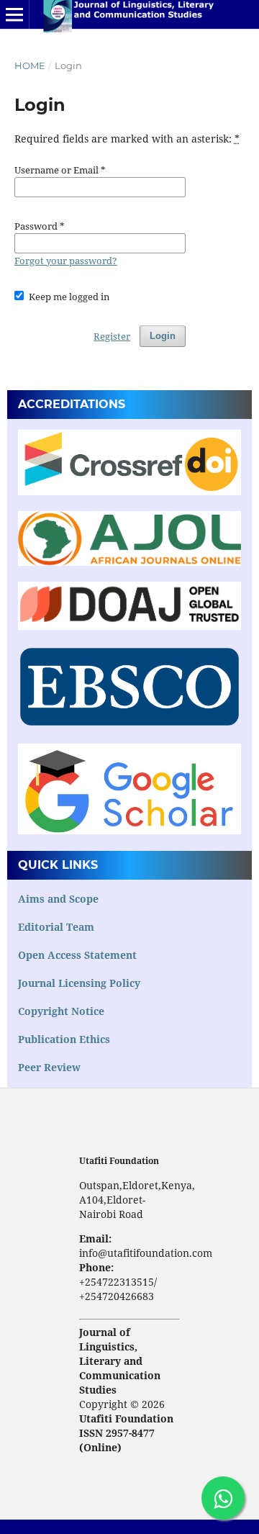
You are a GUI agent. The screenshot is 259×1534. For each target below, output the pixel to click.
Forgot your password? (65, 260)
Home (29, 65)
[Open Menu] (14, 14)
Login (163, 335)
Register (112, 336)
